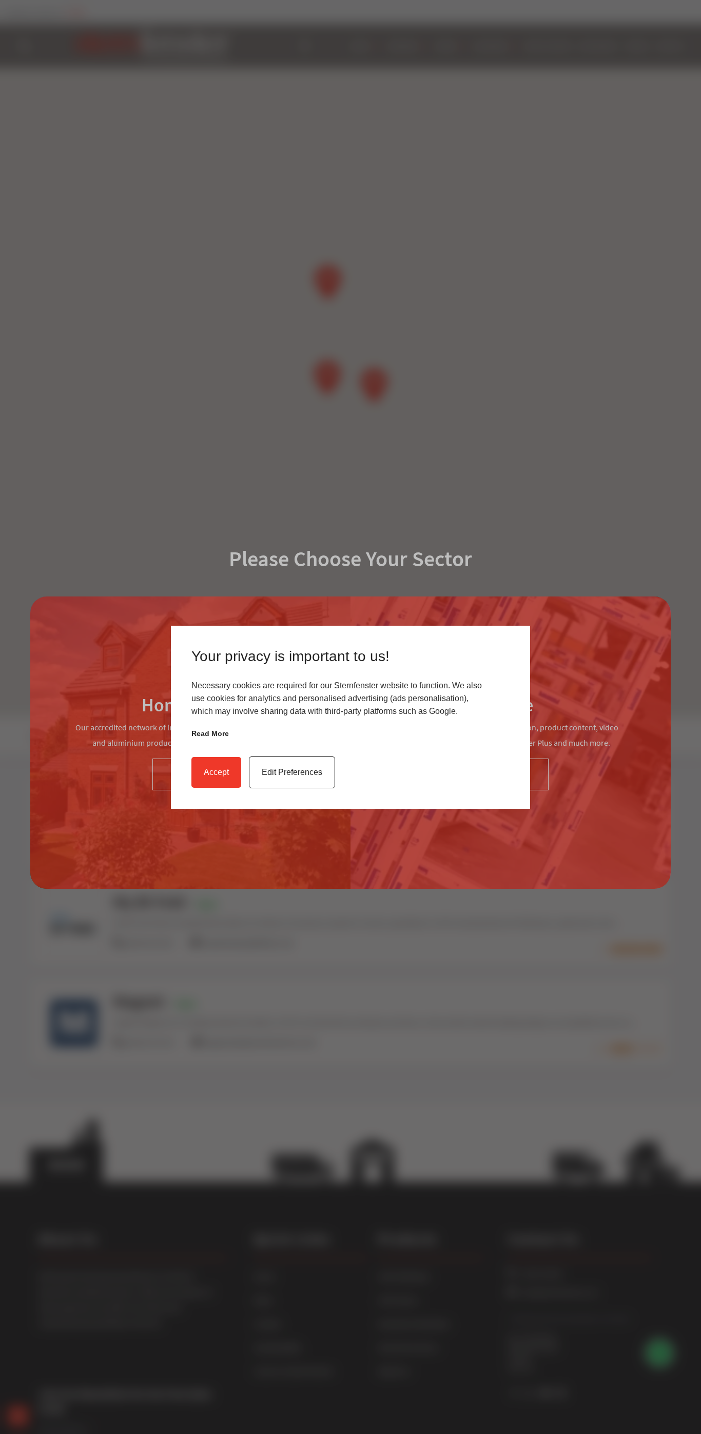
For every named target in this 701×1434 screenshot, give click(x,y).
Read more (210, 733)
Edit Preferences (292, 772)
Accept (216, 772)
